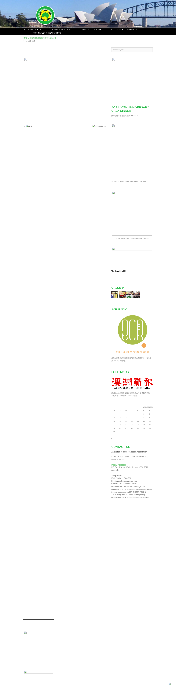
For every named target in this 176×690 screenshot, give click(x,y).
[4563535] (114, 298)
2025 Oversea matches (61, 29)
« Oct (113, 438)
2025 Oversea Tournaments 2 (124, 29)
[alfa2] (64, 60)
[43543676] (122, 298)
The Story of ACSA (32, 29)
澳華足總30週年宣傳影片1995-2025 (39, 38)
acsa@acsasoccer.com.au (127, 481)
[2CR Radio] (132, 355)
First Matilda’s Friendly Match (47, 33)
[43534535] (129, 298)
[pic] (136, 298)
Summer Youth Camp (91, 29)
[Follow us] (132, 390)
